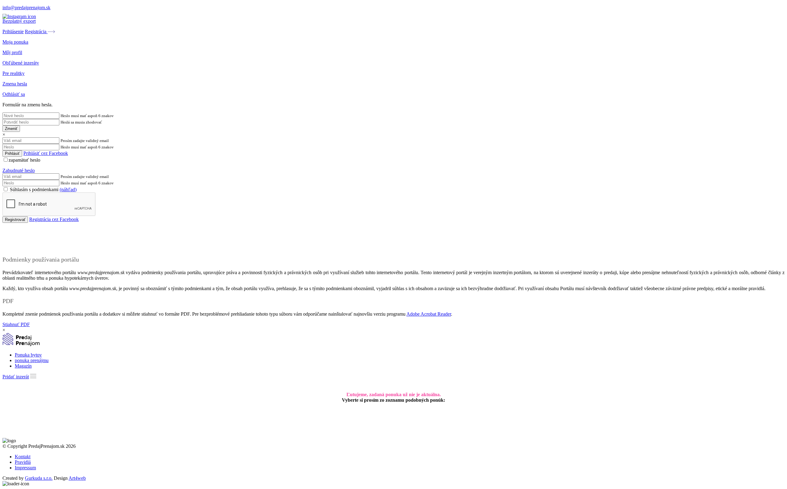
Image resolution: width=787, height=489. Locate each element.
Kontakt (22, 456)
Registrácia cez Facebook (54, 219)
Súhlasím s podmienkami (43, 189)
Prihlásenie (13, 31)
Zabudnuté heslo (18, 170)
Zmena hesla (14, 83)
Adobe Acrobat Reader (428, 314)
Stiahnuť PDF (16, 324)
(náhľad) (68, 189)
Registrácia (36, 31)
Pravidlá (23, 462)
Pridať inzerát (15, 376)
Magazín (23, 366)
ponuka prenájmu (32, 360)
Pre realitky (13, 73)
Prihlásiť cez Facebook (45, 153)
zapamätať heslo (24, 160)
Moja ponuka (15, 42)
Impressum (25, 467)
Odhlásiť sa (13, 94)
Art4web (77, 478)
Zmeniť (11, 128)
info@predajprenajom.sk (26, 7)
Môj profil (12, 52)
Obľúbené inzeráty (20, 62)
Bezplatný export (19, 21)
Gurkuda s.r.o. (39, 478)
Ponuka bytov (28, 354)
